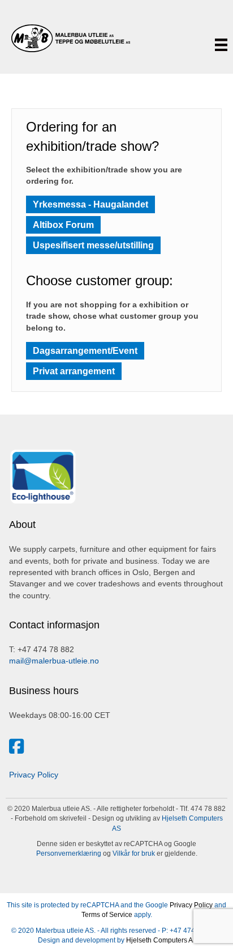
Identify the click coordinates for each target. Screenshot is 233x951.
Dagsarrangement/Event (85, 351)
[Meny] (221, 45)
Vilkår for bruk (133, 853)
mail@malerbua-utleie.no (54, 660)
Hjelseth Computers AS (161, 940)
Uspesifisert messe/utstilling (93, 245)
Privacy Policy (33, 774)
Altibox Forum (63, 225)
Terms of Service (106, 915)
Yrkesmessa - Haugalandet (90, 204)
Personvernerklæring (68, 853)
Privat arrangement (74, 371)
